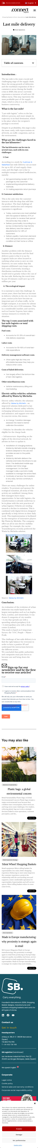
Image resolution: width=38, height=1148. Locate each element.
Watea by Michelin (18, 403)
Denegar (19, 1135)
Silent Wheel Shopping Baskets (19, 864)
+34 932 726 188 (10, 1044)
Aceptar (19, 1129)
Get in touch (9, 1027)
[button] (35, 1103)
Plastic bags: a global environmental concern (19, 791)
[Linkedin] (3, 1015)
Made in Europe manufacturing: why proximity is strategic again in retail (19, 941)
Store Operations (19, 17)
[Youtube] (13, 1015)
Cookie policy (18, 1145)
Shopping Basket (7, 17)
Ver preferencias (19, 1140)
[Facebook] (8, 1015)
